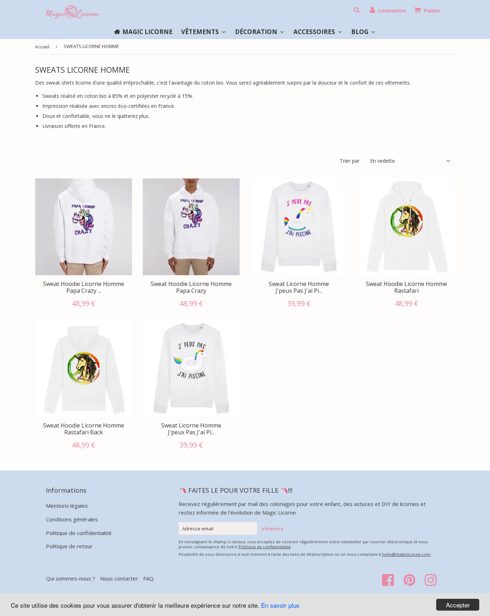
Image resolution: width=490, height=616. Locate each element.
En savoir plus (280, 605)
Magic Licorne (147, 32)
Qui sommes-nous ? (71, 578)
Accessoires (314, 32)
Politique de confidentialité (79, 532)
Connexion (391, 10)
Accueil (42, 47)
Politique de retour (69, 546)
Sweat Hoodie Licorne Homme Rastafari (406, 287)
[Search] (356, 10)
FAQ (148, 578)
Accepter (458, 604)
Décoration (257, 32)
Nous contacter (119, 578)
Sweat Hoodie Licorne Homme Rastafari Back (83, 428)
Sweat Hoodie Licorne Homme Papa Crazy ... (83, 287)
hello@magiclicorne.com (406, 554)
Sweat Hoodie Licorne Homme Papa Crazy (191, 287)
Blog (360, 32)
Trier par (349, 160)
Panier (432, 10)
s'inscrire (272, 528)
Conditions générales (72, 519)
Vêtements (200, 32)
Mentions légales (67, 505)
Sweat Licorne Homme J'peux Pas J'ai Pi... (299, 287)
